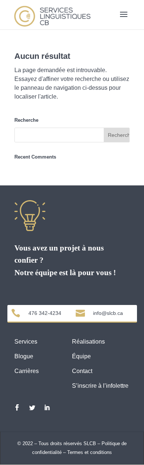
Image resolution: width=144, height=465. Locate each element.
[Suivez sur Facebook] (17, 407)
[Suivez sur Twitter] (32, 407)
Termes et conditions (89, 452)
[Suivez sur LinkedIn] (47, 407)
